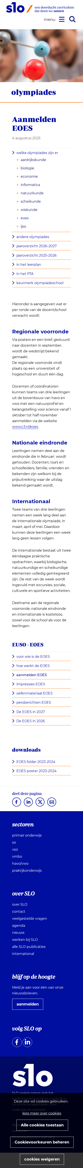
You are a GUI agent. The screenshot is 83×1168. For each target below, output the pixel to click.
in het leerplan (28, 265)
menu (50, 19)
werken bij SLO (25, 940)
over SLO (19, 904)
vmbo (17, 856)
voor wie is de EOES (33, 657)
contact (18, 911)
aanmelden (29, 1006)
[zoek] (72, 19)
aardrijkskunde (33, 160)
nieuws (18, 933)
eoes (25, 218)
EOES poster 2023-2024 (36, 771)
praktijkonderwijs (27, 871)
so (14, 842)
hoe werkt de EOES (33, 666)
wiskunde (29, 210)
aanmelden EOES (31, 675)
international (23, 954)
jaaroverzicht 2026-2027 (36, 246)
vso (15, 849)
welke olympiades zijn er (37, 153)
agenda (18, 926)
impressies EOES (30, 684)
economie (29, 176)
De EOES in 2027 (30, 712)
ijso (23, 226)
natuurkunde (32, 193)
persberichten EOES (33, 702)
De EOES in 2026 (30, 721)
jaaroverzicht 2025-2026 (36, 255)
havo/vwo (20, 863)
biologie (27, 168)
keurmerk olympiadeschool (39, 283)
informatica (30, 185)
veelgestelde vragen (29, 919)
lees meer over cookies (41, 1113)
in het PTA (24, 274)
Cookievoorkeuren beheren (42, 1142)
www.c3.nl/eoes (25, 427)
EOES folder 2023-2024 (35, 762)
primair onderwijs (27, 835)
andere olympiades (32, 237)
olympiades (33, 92)
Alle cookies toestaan (42, 1125)
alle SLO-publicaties (29, 947)
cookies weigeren (42, 1159)
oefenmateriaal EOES (34, 693)
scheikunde (31, 201)
